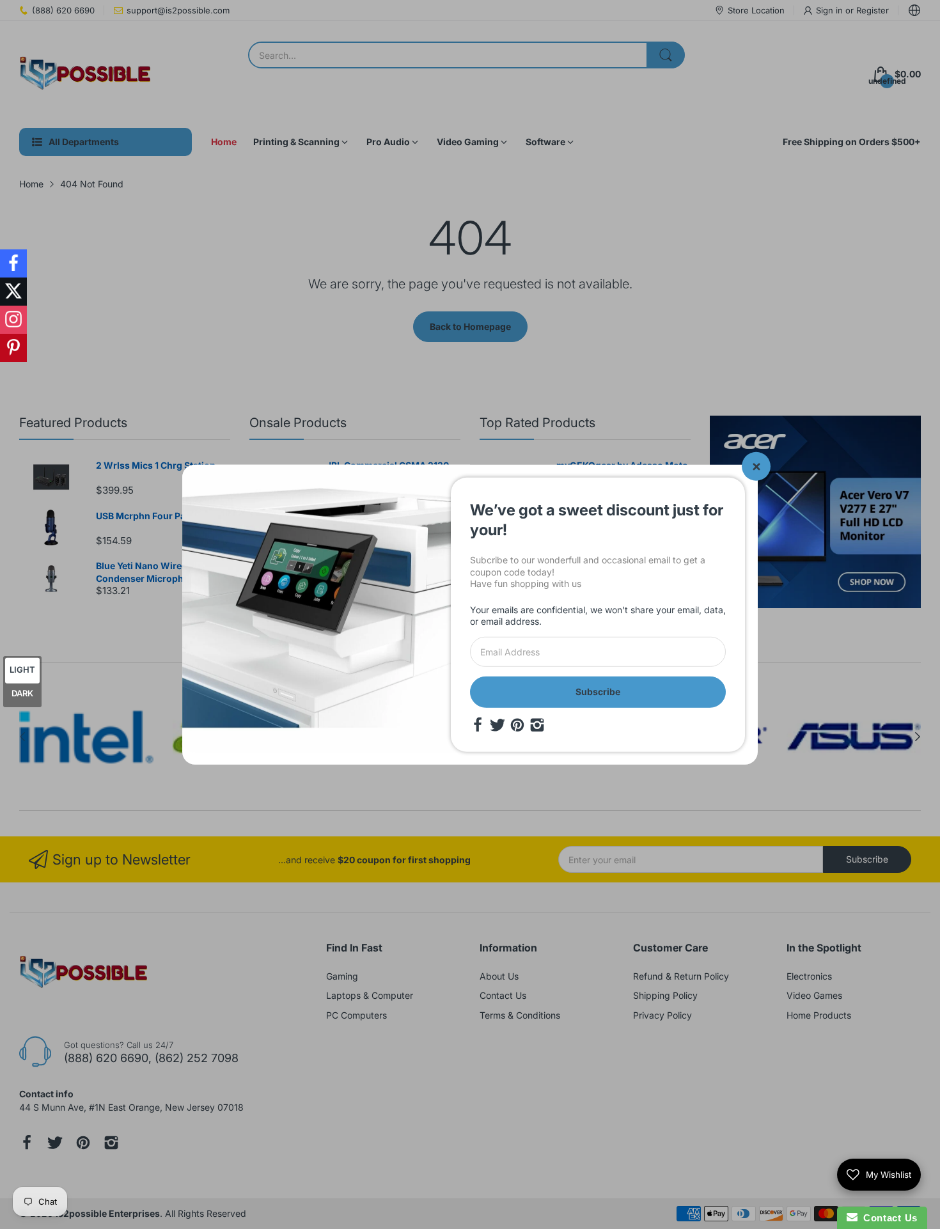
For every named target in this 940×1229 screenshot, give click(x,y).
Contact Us (888, 1217)
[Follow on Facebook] (13, 263)
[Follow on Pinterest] (13, 348)
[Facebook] (477, 724)
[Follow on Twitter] (13, 292)
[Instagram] (537, 724)
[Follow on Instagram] (13, 320)
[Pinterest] (517, 724)
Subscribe (598, 691)
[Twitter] (497, 724)
